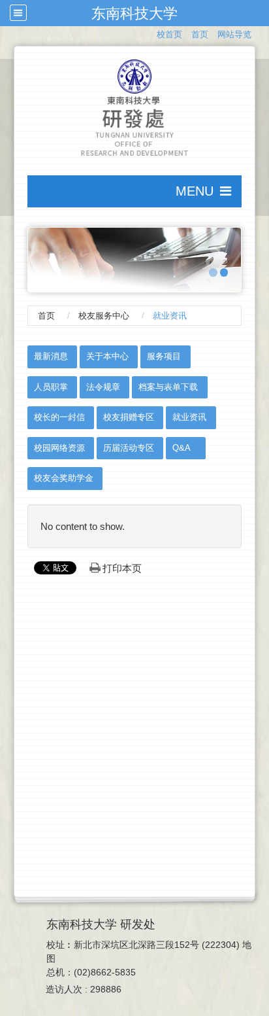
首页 (199, 34)
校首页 (169, 34)
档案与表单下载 (168, 387)
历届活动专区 (128, 448)
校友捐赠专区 (128, 417)
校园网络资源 (59, 448)
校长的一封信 (59, 417)
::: (151, 33)
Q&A (181, 448)
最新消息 (51, 356)
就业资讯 (189, 417)
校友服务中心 (103, 316)
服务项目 (164, 356)
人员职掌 (51, 387)
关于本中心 (107, 356)
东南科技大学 (134, 13)
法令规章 (103, 387)
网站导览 (234, 34)
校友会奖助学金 (63, 478)
